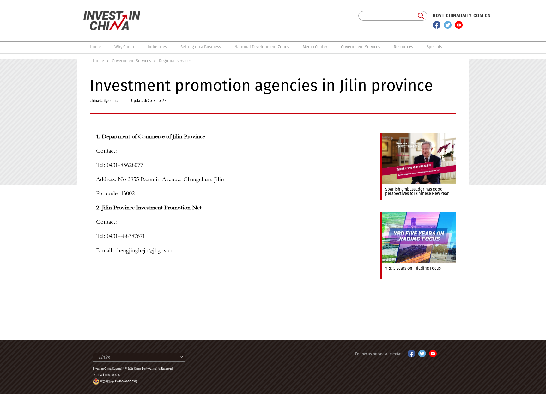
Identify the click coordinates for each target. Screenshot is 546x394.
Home (95, 47)
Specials (434, 47)
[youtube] (459, 25)
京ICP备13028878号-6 (106, 375)
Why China (124, 47)
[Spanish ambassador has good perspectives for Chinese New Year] (418, 136)
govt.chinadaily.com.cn (462, 15)
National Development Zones (261, 47)
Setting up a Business (200, 47)
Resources (403, 47)
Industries (157, 47)
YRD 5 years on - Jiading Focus (413, 268)
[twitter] (448, 25)
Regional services (175, 60)
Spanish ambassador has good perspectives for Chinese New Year (417, 191)
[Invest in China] (111, 14)
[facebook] (436, 25)
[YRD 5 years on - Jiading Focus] (418, 215)
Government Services (360, 47)
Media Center (315, 47)
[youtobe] (433, 352)
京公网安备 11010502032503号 (118, 381)
